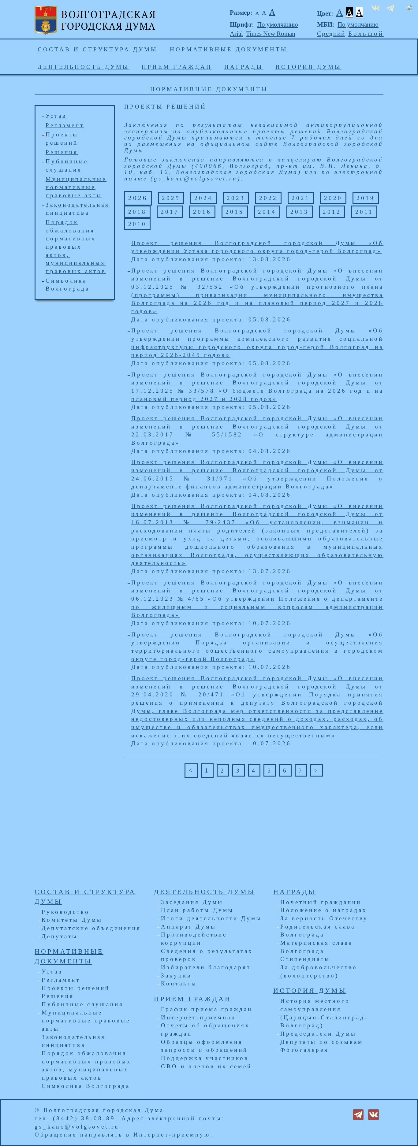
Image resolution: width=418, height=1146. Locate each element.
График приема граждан (206, 1009)
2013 (299, 212)
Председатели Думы (318, 1033)
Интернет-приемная (198, 1017)
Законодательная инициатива (74, 1041)
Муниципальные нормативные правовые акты (76, 187)
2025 (171, 198)
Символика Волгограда (86, 1086)
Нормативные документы (229, 49)
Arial (236, 33)
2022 (268, 198)
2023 (236, 198)
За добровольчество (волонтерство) (318, 971)
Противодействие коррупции (194, 938)
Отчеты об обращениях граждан (205, 1029)
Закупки (176, 975)
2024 (203, 198)
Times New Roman (270, 33)
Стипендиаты (305, 959)
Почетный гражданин (320, 902)
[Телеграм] (358, 1114)
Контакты (179, 983)
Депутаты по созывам (321, 1042)
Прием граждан (177, 67)
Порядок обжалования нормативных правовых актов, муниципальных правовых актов (87, 1065)
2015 (235, 212)
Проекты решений (76, 988)
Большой (366, 33)
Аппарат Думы (188, 926)
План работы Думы (197, 910)
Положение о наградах (323, 910)
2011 (364, 212)
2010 (137, 224)
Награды (243, 67)
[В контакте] (373, 1114)
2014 (267, 212)
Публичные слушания (83, 1004)
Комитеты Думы (72, 920)
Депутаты (60, 936)
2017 (170, 212)
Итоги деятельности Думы (211, 918)
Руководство (66, 912)
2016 (202, 212)
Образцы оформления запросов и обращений (204, 1046)
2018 (137, 212)
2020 (333, 198)
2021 (301, 198)
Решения (62, 152)
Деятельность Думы (83, 67)
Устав (56, 116)
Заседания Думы (192, 902)
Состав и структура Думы (98, 49)
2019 (365, 198)
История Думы (308, 67)
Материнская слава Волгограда (316, 947)
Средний (331, 33)
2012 (332, 212)
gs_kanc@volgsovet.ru (195, 178)
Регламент (65, 125)
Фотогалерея (304, 1050)
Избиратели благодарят (206, 967)
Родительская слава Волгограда (317, 930)
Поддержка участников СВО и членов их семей (206, 1062)
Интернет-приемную (171, 1134)
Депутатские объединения (91, 928)
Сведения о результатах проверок (207, 955)
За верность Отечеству (324, 918)
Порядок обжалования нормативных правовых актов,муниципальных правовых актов (76, 246)
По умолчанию (277, 24)
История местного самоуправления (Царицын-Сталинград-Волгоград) (324, 1013)
